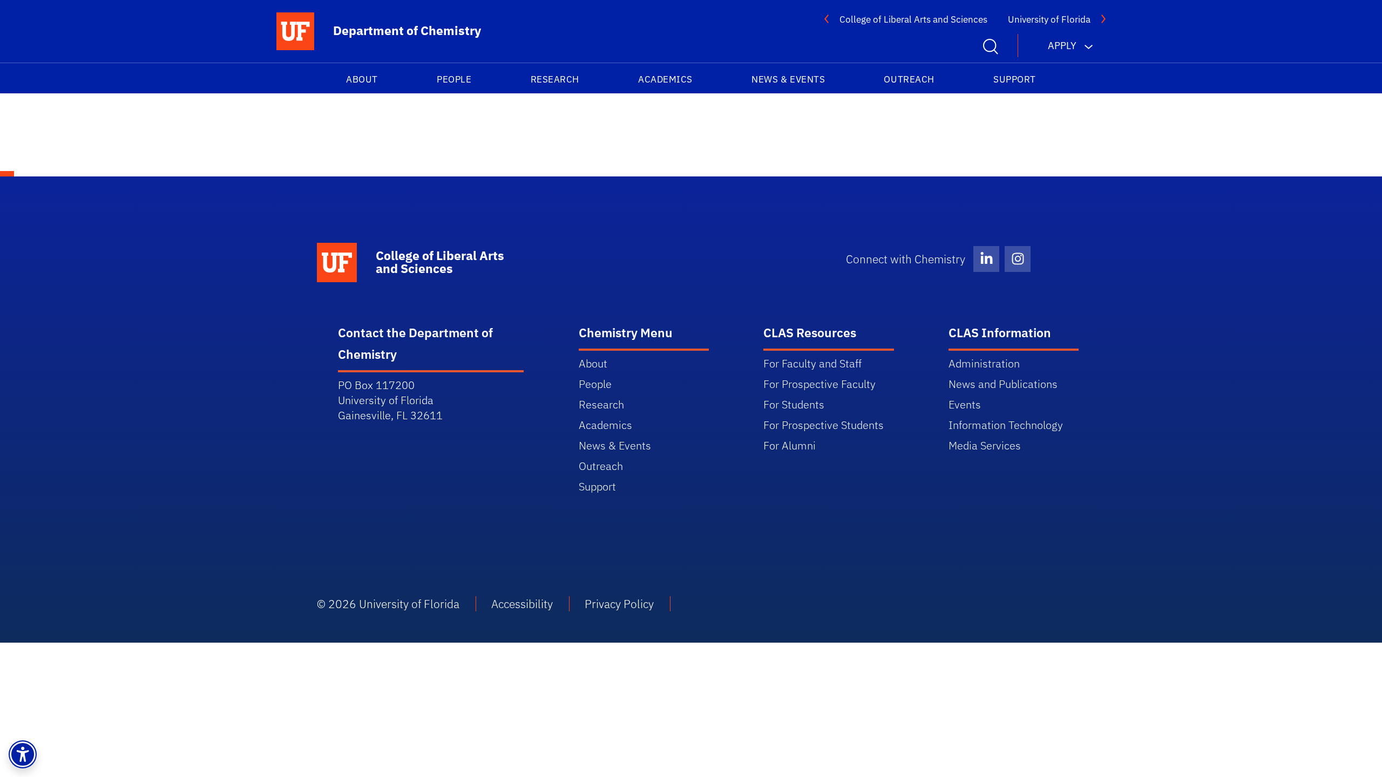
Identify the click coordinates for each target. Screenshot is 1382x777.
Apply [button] (1062, 45)
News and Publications (1003, 384)
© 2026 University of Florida (388, 603)
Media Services (985, 445)
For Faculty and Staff (812, 363)
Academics (665, 79)
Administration (984, 363)
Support (1014, 79)
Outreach (909, 79)
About (362, 79)
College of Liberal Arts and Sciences (913, 19)
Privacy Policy (619, 603)
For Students (793, 404)
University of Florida (1049, 19)
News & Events (788, 79)
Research (555, 79)
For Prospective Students (823, 425)
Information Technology (1006, 425)
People (454, 79)
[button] (23, 754)
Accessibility (522, 603)
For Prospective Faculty (819, 384)
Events (965, 404)
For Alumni (789, 445)
